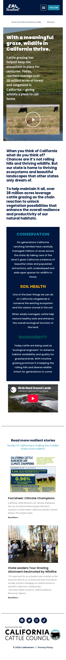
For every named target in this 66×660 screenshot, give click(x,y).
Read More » (13, 517)
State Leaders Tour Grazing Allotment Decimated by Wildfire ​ (32, 570)
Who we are (51, 22)
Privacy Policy (45, 647)
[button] (43, 7)
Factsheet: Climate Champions (31, 498)
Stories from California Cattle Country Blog (26, 22)
